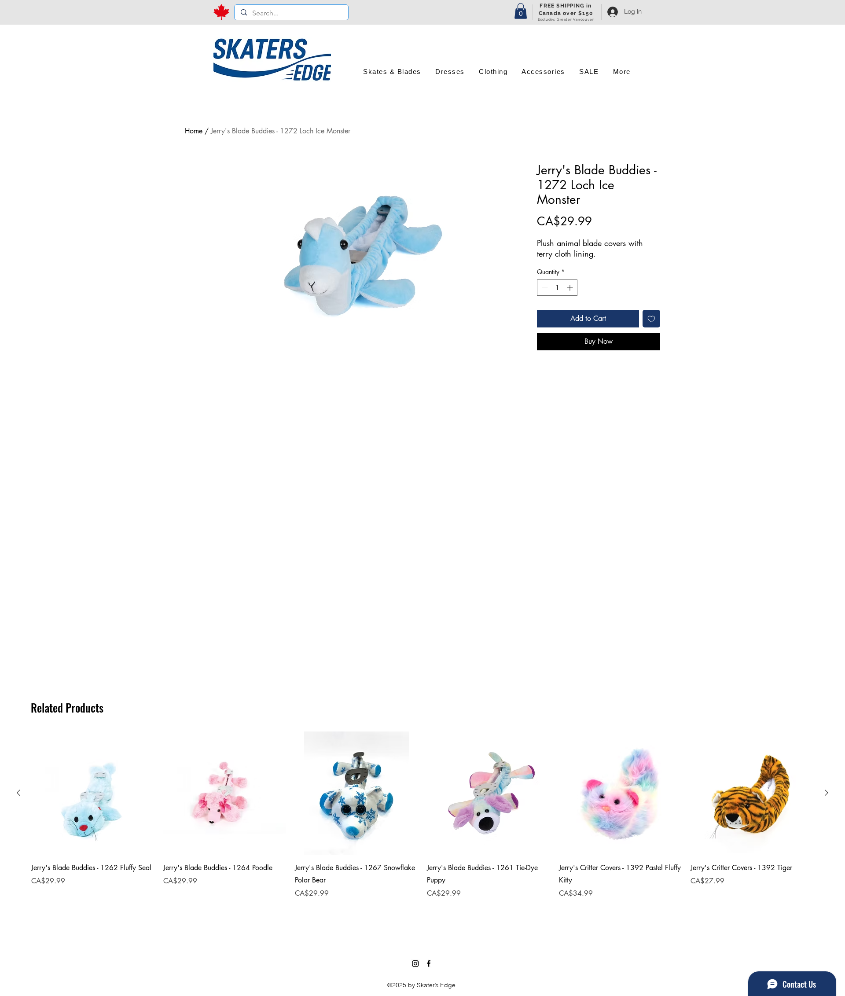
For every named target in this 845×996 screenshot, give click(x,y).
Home (193, 131)
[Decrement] (543, 287)
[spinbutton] (557, 287)
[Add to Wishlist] (651, 318)
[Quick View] (92, 793)
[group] (422, 826)
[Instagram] (415, 963)
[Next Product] (826, 792)
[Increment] (570, 287)
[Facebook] (428, 963)
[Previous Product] (18, 792)
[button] (520, 11)
